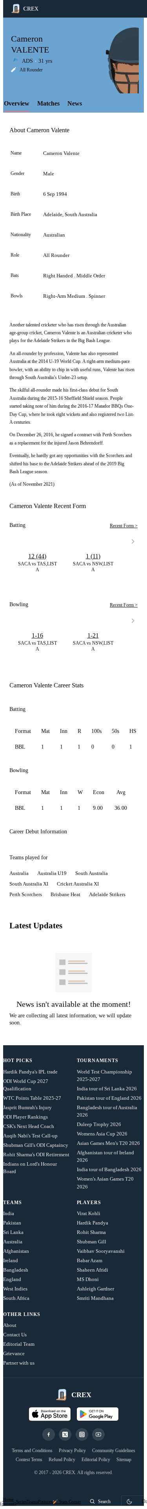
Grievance (14, 1353)
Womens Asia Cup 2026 (102, 1134)
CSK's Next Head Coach (28, 1126)
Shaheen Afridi (92, 1270)
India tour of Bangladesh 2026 (109, 1169)
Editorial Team (18, 1344)
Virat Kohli (88, 1213)
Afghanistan (16, 1251)
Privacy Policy (72, 1450)
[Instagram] (82, 1434)
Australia (12, 1242)
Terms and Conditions (32, 1450)
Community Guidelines (113, 1450)
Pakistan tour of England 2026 (109, 1098)
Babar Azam (89, 1260)
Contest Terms (29, 1459)
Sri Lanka (13, 1232)
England (12, 1279)
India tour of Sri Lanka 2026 (107, 1089)
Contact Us (15, 1335)
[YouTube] (98, 1434)
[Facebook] (48, 1434)
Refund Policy (62, 1459)
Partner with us (18, 1363)
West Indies (15, 1289)
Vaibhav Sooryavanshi (101, 1251)
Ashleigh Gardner (95, 1289)
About (9, 1325)
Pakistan (12, 1223)
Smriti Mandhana (95, 1298)
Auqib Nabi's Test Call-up (30, 1136)
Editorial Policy (96, 1459)
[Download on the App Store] (49, 1414)
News (74, 103)
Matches (48, 103)
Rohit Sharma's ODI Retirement (36, 1154)
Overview (16, 103)
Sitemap (123, 1459)
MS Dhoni (88, 1279)
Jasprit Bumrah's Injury (27, 1107)
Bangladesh (15, 1270)
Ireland (10, 1260)
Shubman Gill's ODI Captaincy (35, 1145)
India (8, 1213)
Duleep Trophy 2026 (99, 1124)
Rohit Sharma (91, 1232)
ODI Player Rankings (25, 1117)
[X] (65, 1434)
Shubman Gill (91, 1242)
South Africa (16, 1298)
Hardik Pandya (92, 1223)
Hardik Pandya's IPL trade (30, 1072)
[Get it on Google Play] (97, 1414)
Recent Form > (124, 526)
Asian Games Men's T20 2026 (108, 1143)
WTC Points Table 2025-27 (32, 1098)
